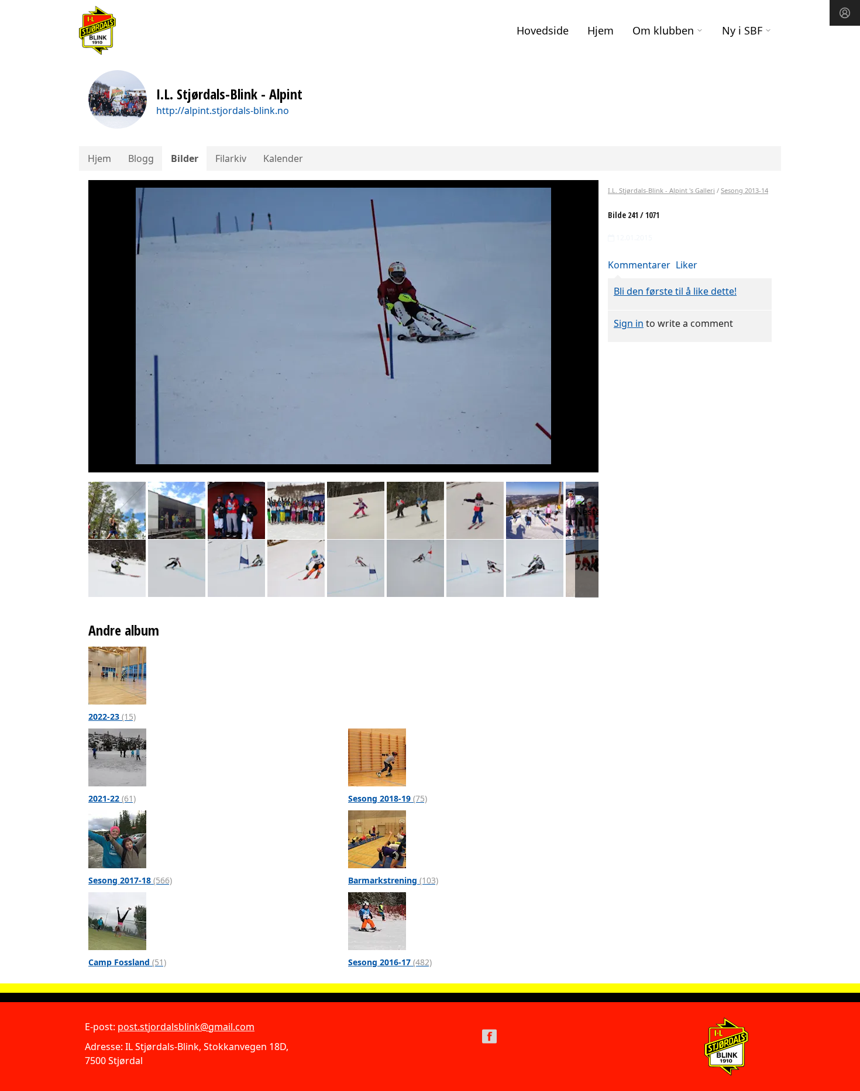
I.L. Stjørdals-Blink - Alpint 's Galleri (661, 190)
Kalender (283, 158)
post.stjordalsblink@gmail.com (186, 1026)
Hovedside (543, 30)
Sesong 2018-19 (387, 798)
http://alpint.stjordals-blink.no (222, 110)
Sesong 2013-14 (744, 190)
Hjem (600, 30)
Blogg (141, 158)
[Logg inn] (844, 12)
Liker (686, 264)
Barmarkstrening (393, 880)
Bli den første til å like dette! (675, 291)
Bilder (184, 158)
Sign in (629, 323)
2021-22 (112, 798)
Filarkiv (230, 158)
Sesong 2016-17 (390, 962)
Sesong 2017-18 (130, 880)
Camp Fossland (127, 962)
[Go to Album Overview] (117, 674)
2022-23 (112, 716)
